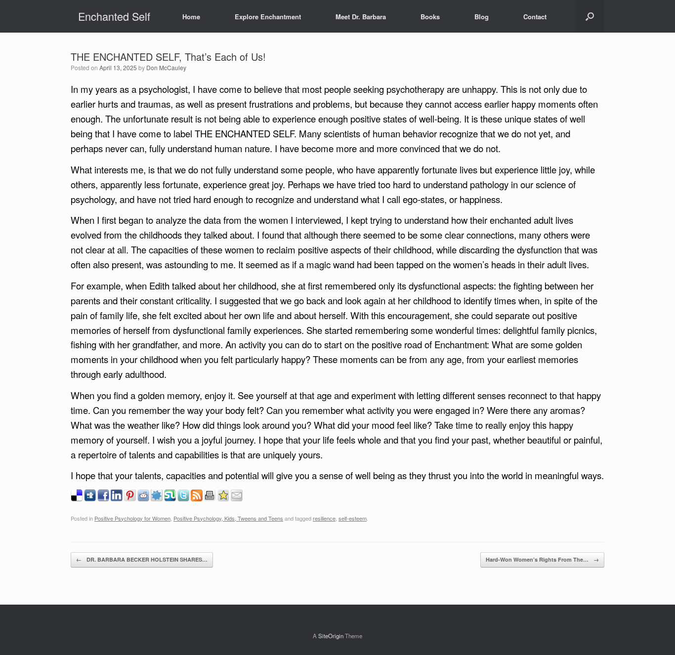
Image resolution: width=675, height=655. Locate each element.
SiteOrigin (330, 636)
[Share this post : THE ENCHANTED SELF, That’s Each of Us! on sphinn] (157, 498)
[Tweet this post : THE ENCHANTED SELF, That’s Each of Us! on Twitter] (183, 498)
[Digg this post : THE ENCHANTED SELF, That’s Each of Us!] (90, 498)
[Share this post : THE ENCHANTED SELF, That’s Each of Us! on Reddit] (143, 498)
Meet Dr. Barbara (361, 16)
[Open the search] (589, 16)
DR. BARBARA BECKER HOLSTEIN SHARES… (142, 559)
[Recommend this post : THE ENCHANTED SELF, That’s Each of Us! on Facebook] (103, 498)
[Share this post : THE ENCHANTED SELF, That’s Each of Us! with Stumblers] (170, 498)
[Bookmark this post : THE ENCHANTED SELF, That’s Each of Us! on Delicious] (77, 498)
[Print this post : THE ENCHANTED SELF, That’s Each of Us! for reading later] (210, 498)
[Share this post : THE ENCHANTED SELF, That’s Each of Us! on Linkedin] (117, 498)
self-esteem (352, 518)
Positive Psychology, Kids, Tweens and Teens (228, 518)
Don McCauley (166, 67)
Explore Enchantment (268, 16)
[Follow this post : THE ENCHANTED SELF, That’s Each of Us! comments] (197, 498)
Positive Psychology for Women (132, 518)
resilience (324, 518)
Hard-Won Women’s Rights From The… (542, 559)
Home (191, 16)
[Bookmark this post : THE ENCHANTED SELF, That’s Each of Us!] (223, 498)
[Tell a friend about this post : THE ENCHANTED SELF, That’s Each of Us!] (237, 498)
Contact (535, 16)
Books (430, 16)
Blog (481, 16)
